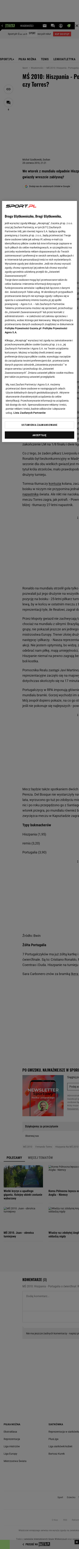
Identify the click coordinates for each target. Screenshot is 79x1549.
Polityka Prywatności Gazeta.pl (23, 328)
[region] (39, 321)
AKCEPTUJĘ (39, 435)
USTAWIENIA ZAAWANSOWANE (39, 425)
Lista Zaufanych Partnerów (29, 412)
